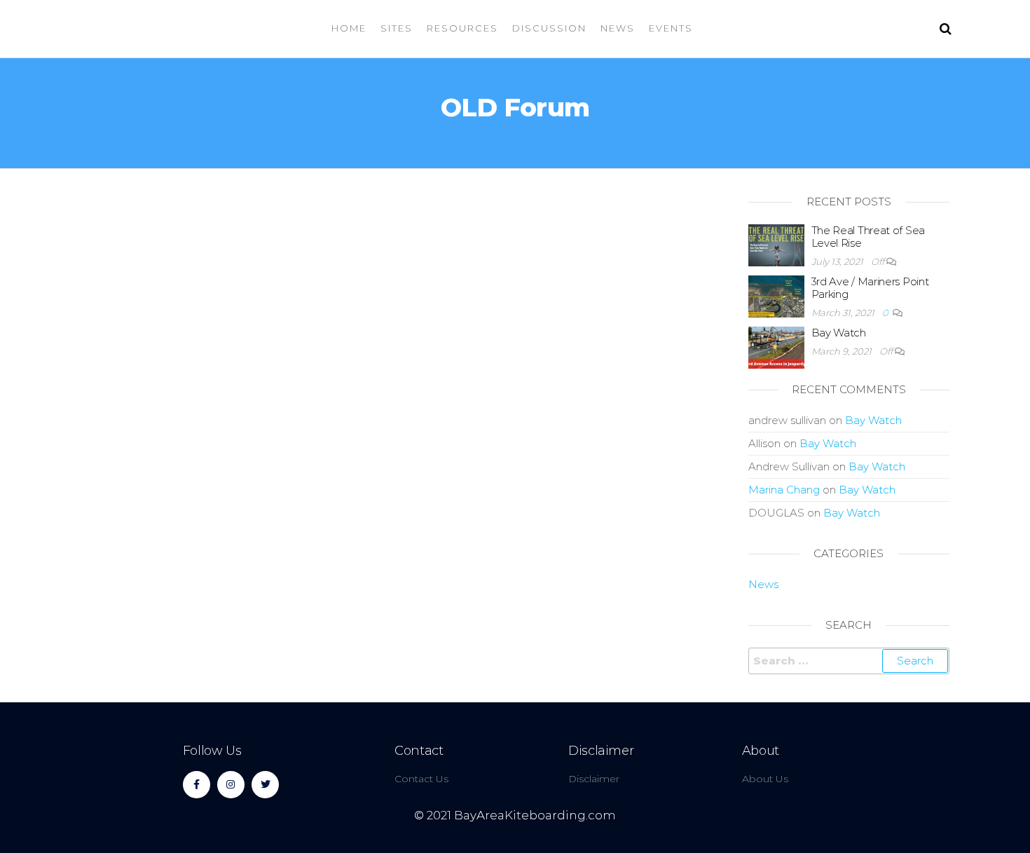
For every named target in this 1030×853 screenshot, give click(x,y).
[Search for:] (849, 661)
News (617, 28)
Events (671, 28)
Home (348, 28)
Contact (418, 750)
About (760, 750)
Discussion (549, 28)
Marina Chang (784, 489)
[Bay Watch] (776, 346)
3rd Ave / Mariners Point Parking (870, 288)
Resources (462, 28)
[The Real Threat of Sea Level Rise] (776, 244)
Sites (396, 28)
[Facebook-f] (196, 784)
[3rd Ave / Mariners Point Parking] (776, 295)
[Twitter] (265, 784)
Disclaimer (600, 750)
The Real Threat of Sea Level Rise (868, 237)
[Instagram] (231, 784)
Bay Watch (838, 332)
